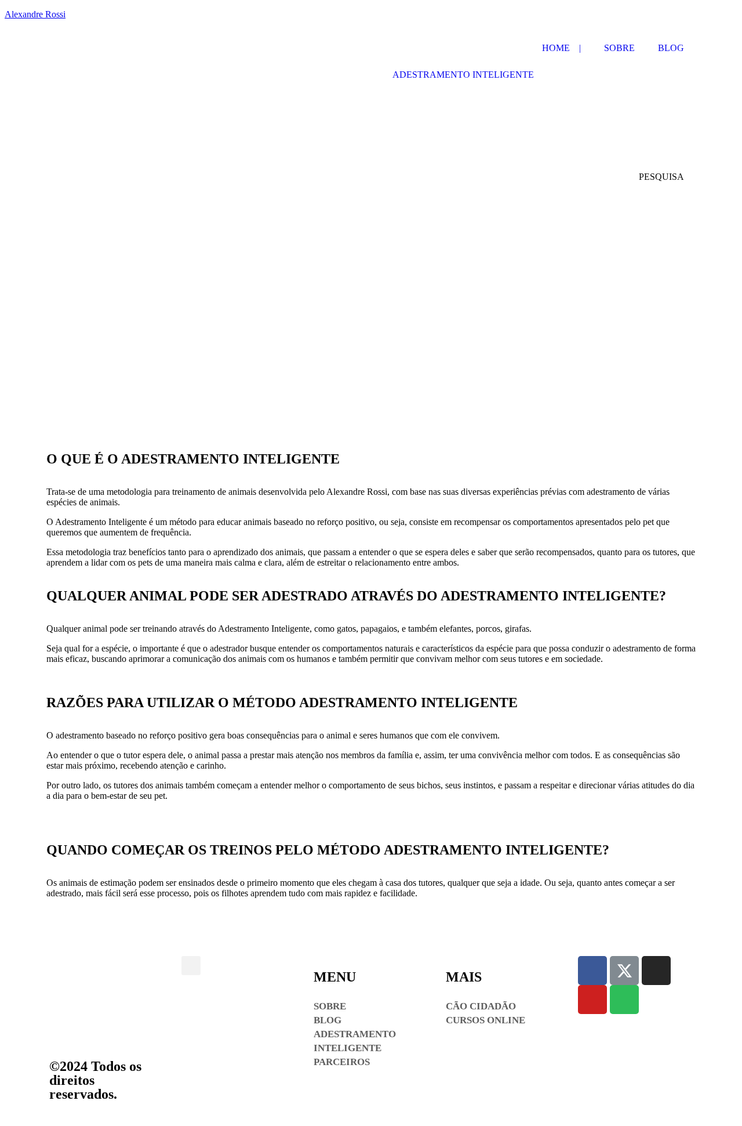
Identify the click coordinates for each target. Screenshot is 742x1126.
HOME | (561, 48)
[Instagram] (656, 970)
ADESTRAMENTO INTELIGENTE (463, 74)
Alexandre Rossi (35, 14)
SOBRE (619, 48)
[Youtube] (592, 999)
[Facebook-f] (592, 970)
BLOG (671, 48)
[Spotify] (624, 999)
